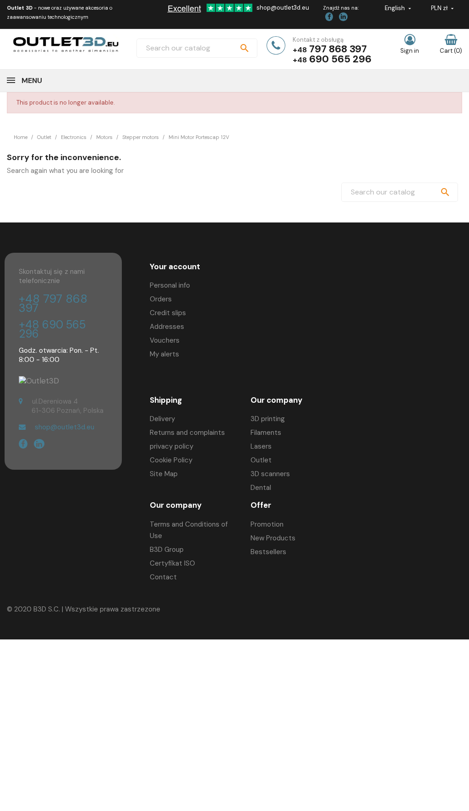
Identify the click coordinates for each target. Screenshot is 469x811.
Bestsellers (268, 551)
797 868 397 (338, 49)
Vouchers (165, 340)
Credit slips (168, 312)
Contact (163, 577)
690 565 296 (340, 59)
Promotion (267, 524)
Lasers (261, 446)
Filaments (266, 432)
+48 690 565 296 (52, 329)
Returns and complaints (187, 432)
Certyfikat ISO (172, 563)
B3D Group (167, 549)
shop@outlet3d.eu (282, 7)
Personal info (170, 285)
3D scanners (270, 473)
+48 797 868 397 (53, 303)
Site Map (164, 473)
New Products (273, 538)
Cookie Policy (171, 460)
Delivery (162, 418)
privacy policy (171, 446)
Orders (161, 299)
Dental (261, 487)
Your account (175, 266)
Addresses (167, 326)
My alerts (164, 354)
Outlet (261, 460)
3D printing (268, 418)
